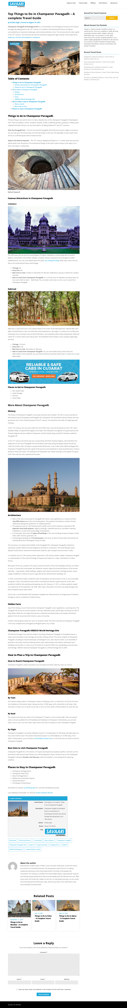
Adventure (113, 3)
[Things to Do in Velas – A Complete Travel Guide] (43, 905)
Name (19, 979)
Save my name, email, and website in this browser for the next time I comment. (45, 989)
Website (66, 979)
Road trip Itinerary (25, 840)
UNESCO (64, 845)
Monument (12, 840)
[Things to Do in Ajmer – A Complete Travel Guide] (68, 905)
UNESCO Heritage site (16, 849)
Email (43, 979)
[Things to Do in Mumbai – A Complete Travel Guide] (19, 908)
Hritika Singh (15, 22)
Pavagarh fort (54, 845)
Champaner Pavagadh (64, 840)
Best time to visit (21, 106)
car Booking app (29, 788)
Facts (16, 97)
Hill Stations (103, 3)
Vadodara (36, 37)
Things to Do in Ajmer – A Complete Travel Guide (68, 918)
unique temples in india (33, 849)
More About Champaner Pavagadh (24, 90)
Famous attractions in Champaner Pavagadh (31, 85)
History (17, 92)
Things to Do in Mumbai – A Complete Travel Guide (19, 924)
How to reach (19, 104)
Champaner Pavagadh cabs (17, 845)
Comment (44, 952)
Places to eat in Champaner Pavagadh (28, 87)
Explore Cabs (71, 3)
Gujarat (31, 845)
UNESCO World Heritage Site (25, 99)
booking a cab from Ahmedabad (19, 37)
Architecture (19, 94)
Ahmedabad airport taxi (43, 738)
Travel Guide (83, 3)
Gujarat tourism (42, 845)
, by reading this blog (51, 260)
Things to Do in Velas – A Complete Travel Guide (43, 918)
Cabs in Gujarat (49, 840)
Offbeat (93, 3)
